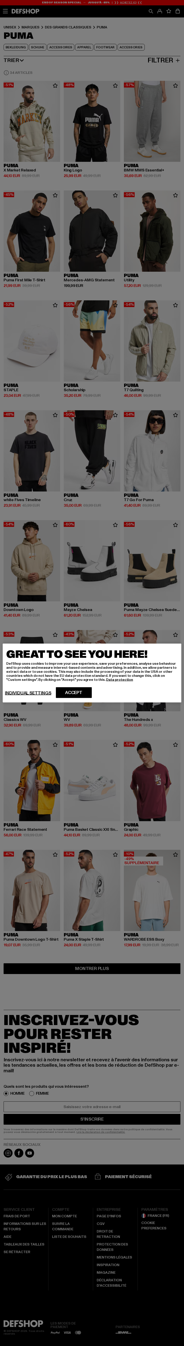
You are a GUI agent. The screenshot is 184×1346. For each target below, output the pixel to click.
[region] (92, 673)
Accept (73, 693)
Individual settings (28, 693)
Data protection (119, 679)
